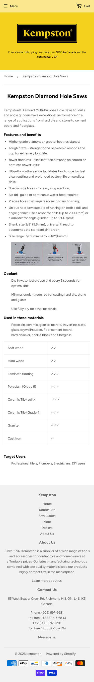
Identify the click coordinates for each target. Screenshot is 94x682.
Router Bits (47, 510)
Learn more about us (47, 580)
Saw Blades (47, 516)
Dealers (47, 528)
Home (8, 76)
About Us (47, 534)
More (47, 522)
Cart (86, 6)
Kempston (33, 654)
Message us (46, 637)
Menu (14, 6)
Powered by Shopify (61, 654)
